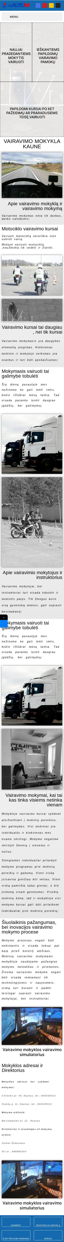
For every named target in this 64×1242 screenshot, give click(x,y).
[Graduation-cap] (51, 5)
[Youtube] (44, 5)
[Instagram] (58, 5)
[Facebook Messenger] (4, 624)
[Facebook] (38, 5)
